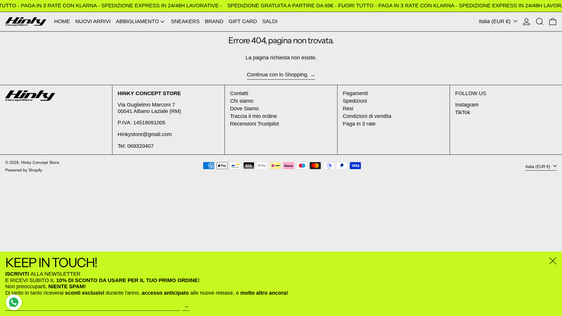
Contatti (239, 93)
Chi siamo (241, 101)
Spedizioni (355, 101)
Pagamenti (355, 93)
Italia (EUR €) (495, 21)
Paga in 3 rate (359, 124)
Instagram (467, 105)
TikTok (462, 112)
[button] (540, 21)
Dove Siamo (244, 108)
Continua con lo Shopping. (278, 75)
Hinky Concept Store (40, 162)
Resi (348, 108)
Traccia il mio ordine (253, 116)
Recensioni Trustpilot (254, 124)
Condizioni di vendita (367, 116)
